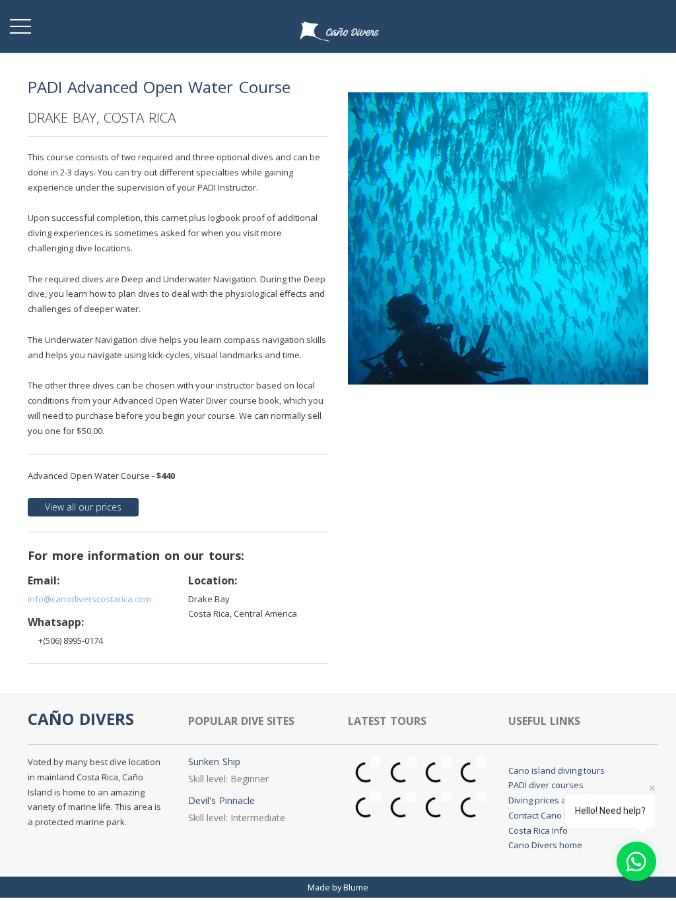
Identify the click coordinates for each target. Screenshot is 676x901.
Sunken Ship (214, 761)
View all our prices (83, 507)
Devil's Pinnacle (221, 800)
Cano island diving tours (556, 770)
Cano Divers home (545, 845)
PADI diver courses (546, 785)
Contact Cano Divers (549, 815)
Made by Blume (338, 887)
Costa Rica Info (538, 830)
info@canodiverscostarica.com (89, 599)
